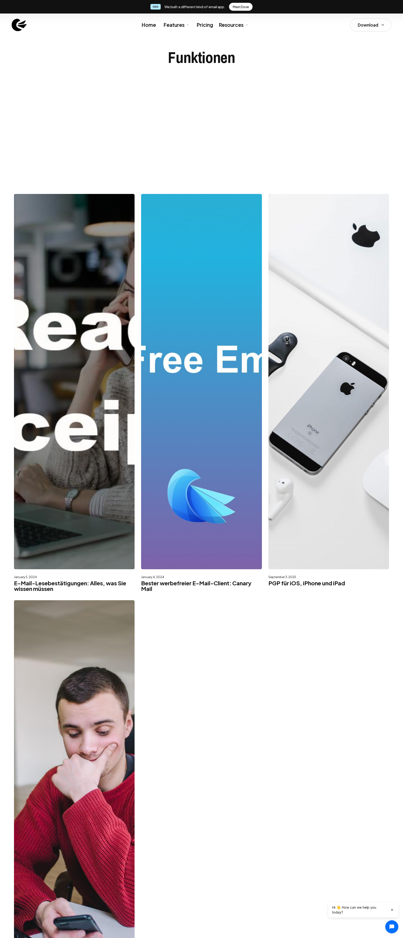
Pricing (205, 25)
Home (149, 25)
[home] (19, 25)
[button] (176, 24)
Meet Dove (241, 7)
